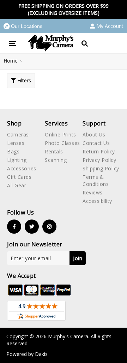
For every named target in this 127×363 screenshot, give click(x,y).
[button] (23, 26)
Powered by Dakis (27, 354)
